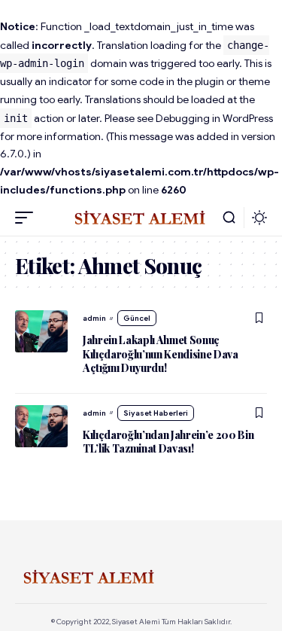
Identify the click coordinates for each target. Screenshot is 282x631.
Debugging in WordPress (214, 118)
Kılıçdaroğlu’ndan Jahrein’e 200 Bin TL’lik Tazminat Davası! (168, 442)
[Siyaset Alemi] (141, 218)
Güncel (136, 318)
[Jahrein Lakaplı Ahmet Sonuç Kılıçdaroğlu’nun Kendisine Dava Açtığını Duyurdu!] (41, 331)
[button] (28, 218)
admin (94, 318)
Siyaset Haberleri (155, 413)
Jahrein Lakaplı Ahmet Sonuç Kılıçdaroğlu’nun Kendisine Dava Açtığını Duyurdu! (160, 353)
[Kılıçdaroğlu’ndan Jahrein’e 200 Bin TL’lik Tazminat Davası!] (41, 426)
